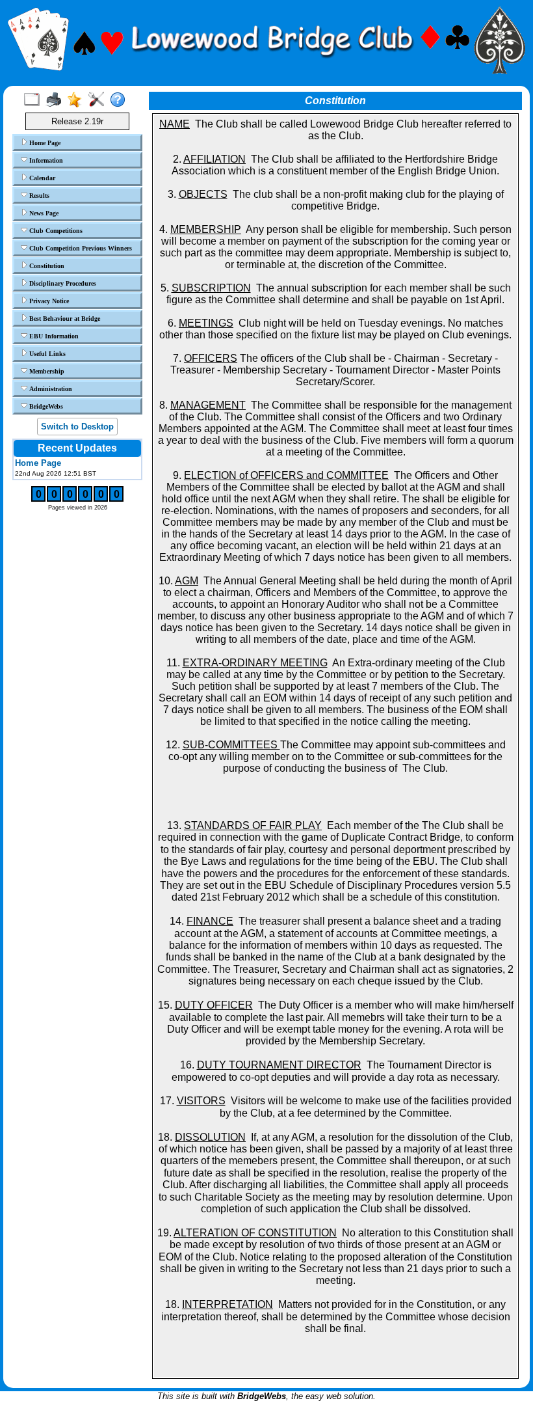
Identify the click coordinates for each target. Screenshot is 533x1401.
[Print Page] (56, 100)
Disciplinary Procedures (61, 283)
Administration (49, 388)
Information (45, 160)
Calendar (41, 178)
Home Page (43, 142)
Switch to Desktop (77, 426)
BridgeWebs (45, 406)
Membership (45, 371)
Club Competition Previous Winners (79, 248)
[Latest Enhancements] (77, 100)
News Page (42, 213)
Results (38, 195)
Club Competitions (55, 230)
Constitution (45, 265)
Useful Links (46, 353)
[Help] (120, 100)
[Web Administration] (99, 100)
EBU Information (53, 336)
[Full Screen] (35, 100)
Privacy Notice (48, 301)
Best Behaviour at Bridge (63, 318)
